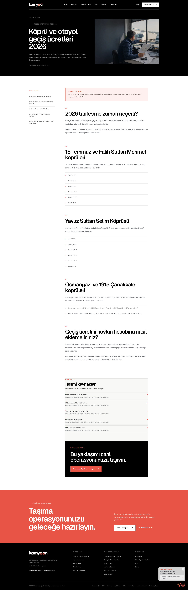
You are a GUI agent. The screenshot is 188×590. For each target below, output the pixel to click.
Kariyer (137, 567)
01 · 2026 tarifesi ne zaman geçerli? (40, 96)
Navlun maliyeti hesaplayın (86, 469)
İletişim (109, 586)
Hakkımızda (95, 586)
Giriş (137, 5)
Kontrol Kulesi (86, 5)
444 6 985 (51, 570)
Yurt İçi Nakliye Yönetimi (111, 560)
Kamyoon (74, 5)
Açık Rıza (117, 586)
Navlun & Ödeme (109, 567)
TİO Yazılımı (77, 567)
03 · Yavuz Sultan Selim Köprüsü (38, 109)
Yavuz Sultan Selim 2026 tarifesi (106, 411)
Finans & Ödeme (100, 5)
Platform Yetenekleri (79, 570)
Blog (38, 17)
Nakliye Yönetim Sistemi (81, 556)
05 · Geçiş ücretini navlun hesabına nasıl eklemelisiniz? (41, 122)
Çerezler (131, 586)
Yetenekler (113, 5)
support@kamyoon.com (38, 570)
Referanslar (138, 556)
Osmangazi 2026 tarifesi (106, 419)
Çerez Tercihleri (142, 586)
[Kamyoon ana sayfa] (37, 5)
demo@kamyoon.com (145, 527)
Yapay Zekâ (77, 563)
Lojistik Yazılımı (78, 560)
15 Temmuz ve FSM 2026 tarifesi (106, 403)
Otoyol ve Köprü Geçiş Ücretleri (106, 395)
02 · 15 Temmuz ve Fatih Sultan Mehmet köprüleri (41, 103)
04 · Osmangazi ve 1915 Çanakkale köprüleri (39, 115)
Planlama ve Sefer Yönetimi (112, 556)
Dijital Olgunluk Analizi (142, 560)
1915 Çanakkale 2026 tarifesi (106, 428)
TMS (65, 5)
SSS (103, 586)
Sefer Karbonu (108, 574)
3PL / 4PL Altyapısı (110, 570)
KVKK (124, 586)
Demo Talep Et (150, 5)
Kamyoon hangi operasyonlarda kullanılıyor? (172, 577)
